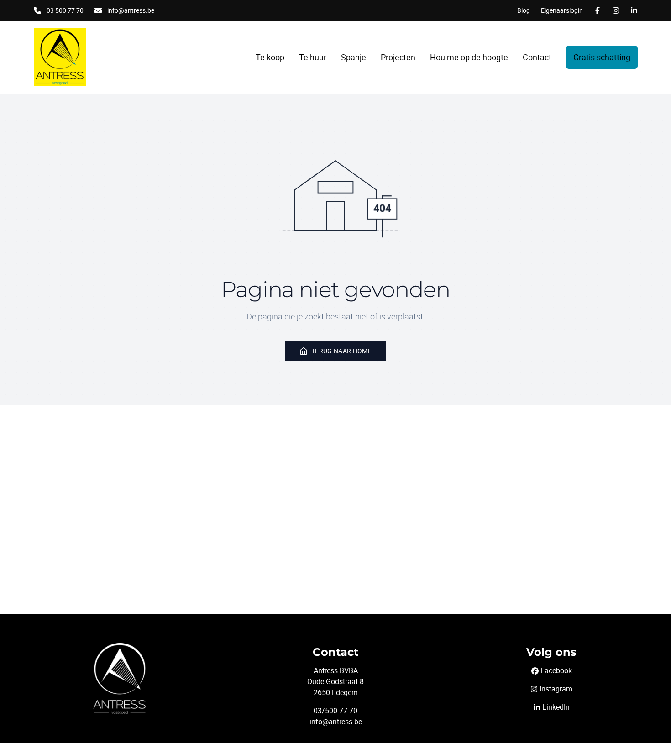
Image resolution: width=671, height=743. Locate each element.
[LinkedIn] (634, 10)
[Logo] (84, 57)
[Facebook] (597, 10)
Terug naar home (341, 350)
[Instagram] (615, 10)
